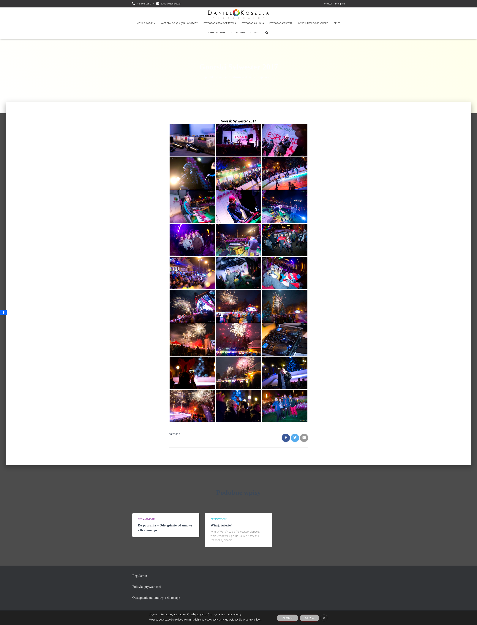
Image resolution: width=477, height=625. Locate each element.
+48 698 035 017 (145, 3)
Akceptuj (287, 617)
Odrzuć (309, 617)
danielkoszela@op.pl (171, 3)
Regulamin (139, 575)
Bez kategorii (146, 519)
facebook (328, 3)
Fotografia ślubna (252, 23)
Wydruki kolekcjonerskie (313, 23)
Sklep (337, 23)
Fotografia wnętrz (281, 23)
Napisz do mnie (216, 32)
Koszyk (254, 32)
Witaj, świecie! (221, 525)
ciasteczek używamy (211, 619)
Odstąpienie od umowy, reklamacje (156, 597)
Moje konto (238, 32)
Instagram (340, 3)
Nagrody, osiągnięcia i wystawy (179, 23)
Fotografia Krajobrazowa (219, 23)
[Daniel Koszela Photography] (238, 14)
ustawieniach (253, 619)
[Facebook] (3, 312)
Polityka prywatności (146, 586)
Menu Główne (145, 23)
